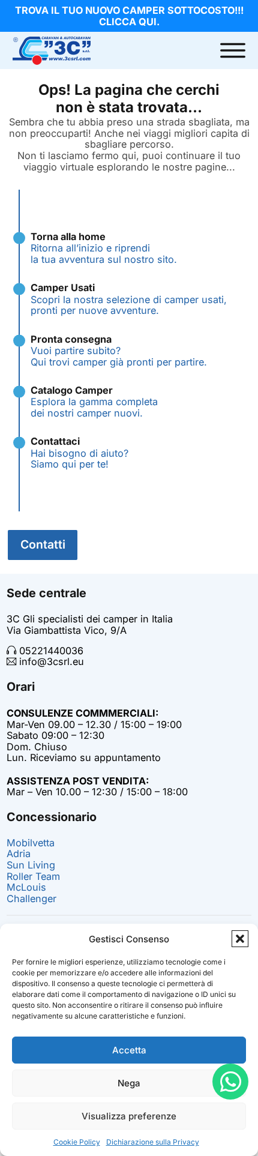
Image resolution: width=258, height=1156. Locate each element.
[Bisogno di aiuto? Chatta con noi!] (230, 1082)
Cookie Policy (76, 1141)
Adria (19, 853)
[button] (240, 939)
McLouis (26, 887)
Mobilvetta (31, 843)
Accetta (129, 1050)
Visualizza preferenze (129, 1116)
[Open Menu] (232, 50)
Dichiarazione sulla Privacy (152, 1141)
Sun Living (31, 865)
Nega (129, 1083)
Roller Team (33, 876)
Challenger (31, 899)
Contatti (42, 544)
